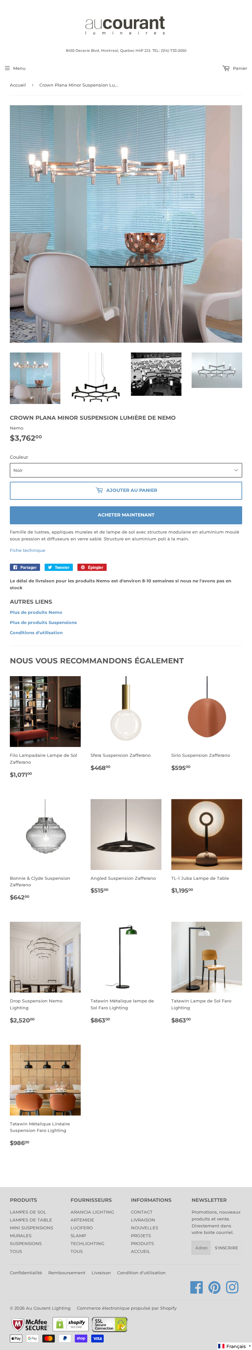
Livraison (101, 1272)
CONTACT (142, 1212)
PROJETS (141, 1235)
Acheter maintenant (126, 515)
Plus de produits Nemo (36, 612)
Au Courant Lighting (48, 1308)
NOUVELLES (144, 1227)
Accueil (18, 85)
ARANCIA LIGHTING (92, 1212)
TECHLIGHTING (87, 1243)
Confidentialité (26, 1272)
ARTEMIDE (82, 1219)
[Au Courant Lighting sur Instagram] (232, 1291)
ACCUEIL (140, 1251)
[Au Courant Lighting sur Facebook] (196, 1291)
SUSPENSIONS (26, 1243)
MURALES (21, 1235)
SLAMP (78, 1235)
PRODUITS (142, 1243)
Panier (239, 68)
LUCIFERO (82, 1227)
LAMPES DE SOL (28, 1212)
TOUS (16, 1251)
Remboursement (66, 1272)
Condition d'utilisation (141, 1272)
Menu (19, 68)
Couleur (19, 457)
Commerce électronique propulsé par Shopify (127, 1308)
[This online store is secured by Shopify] (71, 1331)
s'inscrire (226, 1247)
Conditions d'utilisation (36, 632)
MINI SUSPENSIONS (31, 1227)
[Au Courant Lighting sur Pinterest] (214, 1291)
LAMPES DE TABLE (31, 1219)
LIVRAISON (143, 1219)
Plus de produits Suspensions (43, 622)
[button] (235, 1346)
